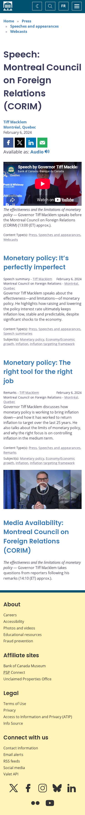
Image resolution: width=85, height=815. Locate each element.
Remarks (10, 452)
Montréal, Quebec (19, 127)
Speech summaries (17, 333)
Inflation (22, 344)
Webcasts (18, 31)
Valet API (10, 774)
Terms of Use (14, 703)
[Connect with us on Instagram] (43, 791)
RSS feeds (11, 761)
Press (26, 21)
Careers (10, 614)
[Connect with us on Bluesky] (57, 791)
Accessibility (13, 621)
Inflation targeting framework (52, 344)
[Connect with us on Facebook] (28, 791)
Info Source (13, 723)
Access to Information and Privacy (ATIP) (37, 716)
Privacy (9, 710)
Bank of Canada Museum (24, 665)
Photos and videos (19, 628)
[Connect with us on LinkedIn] (71, 791)
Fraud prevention (18, 640)
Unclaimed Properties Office (27, 678)
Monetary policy (32, 339)
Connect (14, 672)
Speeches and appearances (34, 26)
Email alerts (13, 754)
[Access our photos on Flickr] (36, 806)
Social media (14, 767)
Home (8, 21)
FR (63, 5)
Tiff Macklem (15, 122)
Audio (37, 152)
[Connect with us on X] (14, 791)
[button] (8, 143)
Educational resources (22, 634)
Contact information (20, 748)
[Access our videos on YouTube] (50, 806)
